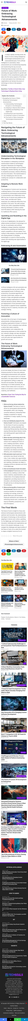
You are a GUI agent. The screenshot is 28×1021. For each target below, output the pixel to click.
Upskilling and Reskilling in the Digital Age (14, 110)
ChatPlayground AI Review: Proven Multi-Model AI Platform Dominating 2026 (12, 757)
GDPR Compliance (18, 1010)
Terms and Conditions (20, 1013)
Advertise (14, 1015)
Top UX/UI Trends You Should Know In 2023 (6, 572)
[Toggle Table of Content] (23, 96)
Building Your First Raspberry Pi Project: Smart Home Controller (7, 589)
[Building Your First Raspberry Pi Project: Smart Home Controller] (7, 583)
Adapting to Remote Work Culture (15, 107)
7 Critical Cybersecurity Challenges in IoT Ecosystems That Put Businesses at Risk (14, 645)
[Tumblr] (19, 29)
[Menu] (2, 2)
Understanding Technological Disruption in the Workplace (13, 105)
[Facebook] (3, 29)
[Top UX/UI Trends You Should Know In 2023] (7, 566)
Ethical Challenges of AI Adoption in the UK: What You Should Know (7, 605)
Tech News (5, 8)
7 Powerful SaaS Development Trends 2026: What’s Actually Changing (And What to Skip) (18, 271)
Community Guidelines (8, 1013)
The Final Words (7, 123)
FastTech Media (14, 1005)
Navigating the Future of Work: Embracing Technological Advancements (11, 100)
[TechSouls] (10, 2)
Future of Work (14, 541)
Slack (6, 199)
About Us (10, 1008)
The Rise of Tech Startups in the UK (19, 588)
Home (5, 1008)
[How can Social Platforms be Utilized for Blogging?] (21, 598)
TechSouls (5, 23)
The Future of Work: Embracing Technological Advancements (14, 118)
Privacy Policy (9, 1010)
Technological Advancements (14, 544)
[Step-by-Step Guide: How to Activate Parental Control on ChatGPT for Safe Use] (21, 566)
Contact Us (15, 1008)
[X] (8, 29)
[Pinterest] (24, 29)
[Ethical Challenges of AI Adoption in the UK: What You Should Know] (7, 598)
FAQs (4, 121)
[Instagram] (18, 997)
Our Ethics (21, 1008)
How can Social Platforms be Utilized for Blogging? (20, 605)
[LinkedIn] (13, 29)
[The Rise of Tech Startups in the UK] (21, 583)
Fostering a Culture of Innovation (15, 115)
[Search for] (26, 2)
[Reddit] (3, 32)
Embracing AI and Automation (14, 113)
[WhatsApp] (8, 553)
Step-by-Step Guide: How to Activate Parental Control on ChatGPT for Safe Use (20, 573)
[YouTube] (15, 997)
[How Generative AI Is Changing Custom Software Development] (5, 280)
